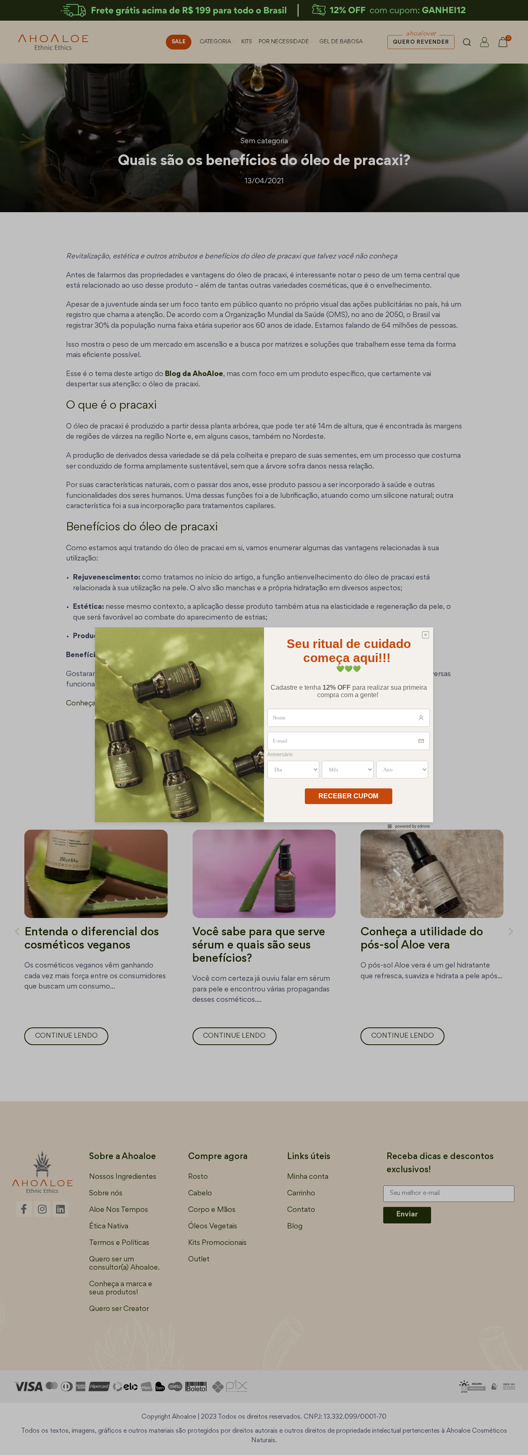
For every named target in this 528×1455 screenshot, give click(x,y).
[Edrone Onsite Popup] (264, 727)
